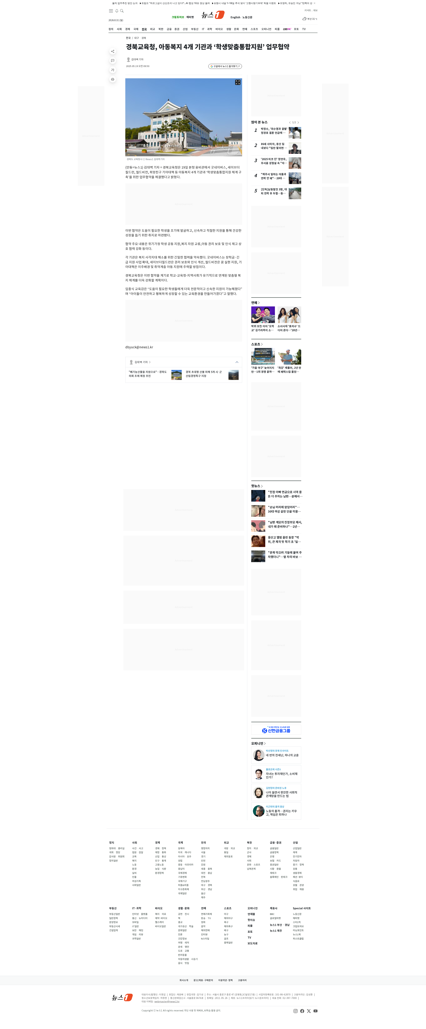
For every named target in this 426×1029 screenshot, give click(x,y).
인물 (134, 877)
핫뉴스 (255, 485)
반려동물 (182, 955)
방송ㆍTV (206, 918)
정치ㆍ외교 (252, 848)
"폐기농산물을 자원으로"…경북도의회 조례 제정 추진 (148, 374)
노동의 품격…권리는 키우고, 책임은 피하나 (281, 813)
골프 (226, 938)
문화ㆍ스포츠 (253, 864)
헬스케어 (159, 922)
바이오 (159, 908)
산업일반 (297, 848)
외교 (226, 842)
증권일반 (274, 864)
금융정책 (274, 852)
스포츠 (255, 344)
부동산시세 (114, 926)
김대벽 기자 (137, 59)
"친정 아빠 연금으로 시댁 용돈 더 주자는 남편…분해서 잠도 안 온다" (285, 496)
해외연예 (205, 930)
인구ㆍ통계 (160, 860)
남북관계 (251, 868)
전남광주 (205, 881)
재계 (295, 852)
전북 (203, 877)
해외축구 (228, 926)
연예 (254, 302)
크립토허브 (178, 17)
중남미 (181, 868)
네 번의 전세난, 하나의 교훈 (282, 755)
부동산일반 (114, 914)
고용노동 (159, 864)
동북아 (181, 848)
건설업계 (113, 930)
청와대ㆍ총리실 (116, 848)
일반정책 (113, 918)
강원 (203, 864)
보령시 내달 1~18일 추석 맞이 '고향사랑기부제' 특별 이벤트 (221, 3)
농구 (226, 934)
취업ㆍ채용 (298, 889)
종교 (180, 922)
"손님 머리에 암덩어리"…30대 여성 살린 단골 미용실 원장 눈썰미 (284, 511)
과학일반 (136, 938)
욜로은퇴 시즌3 (273, 769)
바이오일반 (160, 926)
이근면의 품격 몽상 (275, 806)
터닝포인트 (298, 930)
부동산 (113, 908)
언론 (180, 934)
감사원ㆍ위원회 (116, 856)
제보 (315, 10)
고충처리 (242, 980)
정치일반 (113, 860)
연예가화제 (206, 914)
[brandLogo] (213, 14)
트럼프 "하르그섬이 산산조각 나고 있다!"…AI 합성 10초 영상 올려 (152, 3)
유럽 (180, 860)
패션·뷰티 (298, 877)
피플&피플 (183, 885)
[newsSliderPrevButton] (289, 122)
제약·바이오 (161, 918)
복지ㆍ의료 (160, 914)
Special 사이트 (302, 908)
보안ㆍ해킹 (137, 930)
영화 (203, 922)
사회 (134, 842)
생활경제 (297, 873)
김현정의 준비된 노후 (276, 788)
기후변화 (182, 877)
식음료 (296, 881)
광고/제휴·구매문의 (203, 980)
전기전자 (297, 856)
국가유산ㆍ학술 (185, 926)
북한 (249, 842)
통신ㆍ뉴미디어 (139, 918)
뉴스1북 (297, 934)
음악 (203, 926)
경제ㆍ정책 (160, 848)
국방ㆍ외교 (229, 848)
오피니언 (257, 743)
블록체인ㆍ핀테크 (278, 877)
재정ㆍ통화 (160, 852)
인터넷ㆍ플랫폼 (139, 914)
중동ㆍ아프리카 (185, 864)
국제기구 (182, 881)
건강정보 (182, 938)
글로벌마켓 (275, 918)
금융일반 (274, 848)
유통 (295, 868)
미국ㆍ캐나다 (184, 852)
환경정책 (159, 873)
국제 (180, 842)
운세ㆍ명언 (183, 946)
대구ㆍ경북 (206, 885)
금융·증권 (275, 842)
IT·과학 (136, 908)
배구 (226, 930)
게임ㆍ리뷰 (137, 934)
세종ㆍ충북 (206, 868)
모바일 (135, 922)
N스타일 (205, 938)
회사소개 (184, 980)
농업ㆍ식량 (160, 868)
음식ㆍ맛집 (183, 963)
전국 (128, 38)
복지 (134, 860)
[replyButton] (112, 60)
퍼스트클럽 (298, 938)
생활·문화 (184, 908)
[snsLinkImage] (296, 1011)
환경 (134, 868)
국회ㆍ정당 (114, 852)
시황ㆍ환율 (275, 868)
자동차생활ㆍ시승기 (188, 959)
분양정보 (113, 922)
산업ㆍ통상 (160, 856)
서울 (203, 852)
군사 (249, 852)
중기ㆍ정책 (298, 864)
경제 (157, 842)
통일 (226, 852)
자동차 (296, 860)
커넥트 (308, 10)
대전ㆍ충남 (206, 873)
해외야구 (228, 918)
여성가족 (136, 881)
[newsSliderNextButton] (298, 122)
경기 (203, 856)
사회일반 (136, 885)
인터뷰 (204, 934)
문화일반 (182, 930)
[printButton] (112, 79)
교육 (134, 856)
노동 (134, 864)
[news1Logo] (122, 997)
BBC (272, 914)
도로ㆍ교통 (183, 950)
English (235, 17)
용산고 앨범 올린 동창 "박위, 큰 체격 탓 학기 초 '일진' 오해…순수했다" (285, 542)
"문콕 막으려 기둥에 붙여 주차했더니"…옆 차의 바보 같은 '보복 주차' (285, 557)
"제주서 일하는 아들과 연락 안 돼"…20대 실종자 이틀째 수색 (273, 178)
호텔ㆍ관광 (298, 885)
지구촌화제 (183, 889)
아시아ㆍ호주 (184, 856)
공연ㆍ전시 (183, 914)
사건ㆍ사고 (137, 848)
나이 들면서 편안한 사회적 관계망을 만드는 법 (281, 794)
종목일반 (228, 942)
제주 (203, 897)
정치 (111, 842)
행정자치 (205, 848)
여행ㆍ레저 (183, 942)
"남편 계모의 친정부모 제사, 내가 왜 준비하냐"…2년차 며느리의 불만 (285, 526)
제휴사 (273, 908)
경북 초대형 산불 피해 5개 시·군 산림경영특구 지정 (204, 374)
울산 (203, 893)
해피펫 (190, 17)
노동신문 (247, 17)
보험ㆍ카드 (275, 860)
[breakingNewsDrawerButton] (116, 10)
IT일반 (135, 926)
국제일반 (182, 893)
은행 (272, 856)
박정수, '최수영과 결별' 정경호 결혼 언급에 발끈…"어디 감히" (274, 133)
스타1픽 (297, 922)
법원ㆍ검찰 (137, 852)
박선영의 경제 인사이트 (277, 750)
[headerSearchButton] (121, 10)
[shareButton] (112, 51)
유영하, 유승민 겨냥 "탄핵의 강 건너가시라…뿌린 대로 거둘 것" (289, 3)
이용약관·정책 (225, 980)
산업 (295, 842)
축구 (226, 922)
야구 (226, 914)
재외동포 (228, 856)
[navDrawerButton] (110, 10)
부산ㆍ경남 (206, 889)
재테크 (273, 873)
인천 (203, 860)
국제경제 (182, 873)
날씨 (134, 873)
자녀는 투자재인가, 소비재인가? (281, 775)
